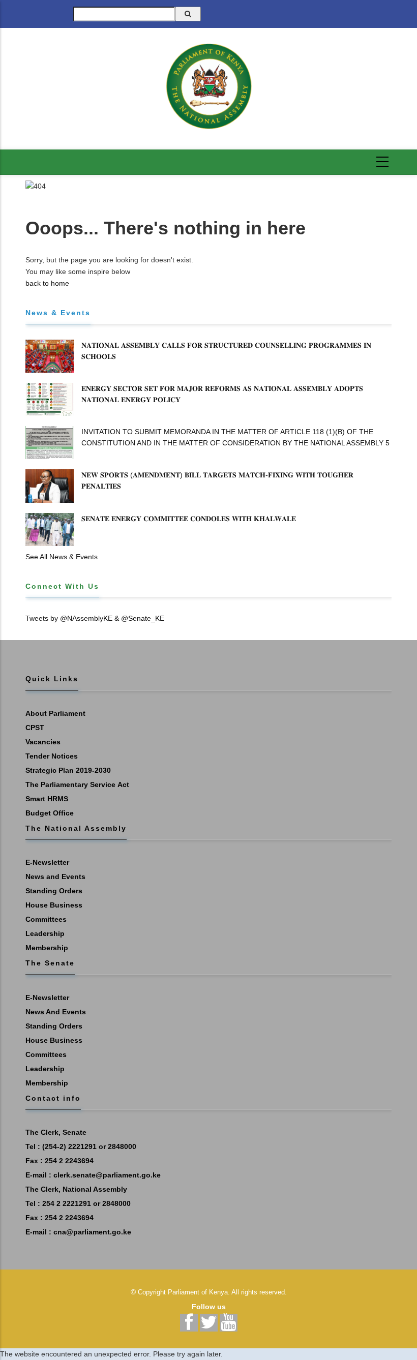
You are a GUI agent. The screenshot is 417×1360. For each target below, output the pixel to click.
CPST (34, 727)
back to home (47, 283)
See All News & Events (61, 557)
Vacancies (43, 742)
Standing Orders (53, 891)
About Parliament (55, 713)
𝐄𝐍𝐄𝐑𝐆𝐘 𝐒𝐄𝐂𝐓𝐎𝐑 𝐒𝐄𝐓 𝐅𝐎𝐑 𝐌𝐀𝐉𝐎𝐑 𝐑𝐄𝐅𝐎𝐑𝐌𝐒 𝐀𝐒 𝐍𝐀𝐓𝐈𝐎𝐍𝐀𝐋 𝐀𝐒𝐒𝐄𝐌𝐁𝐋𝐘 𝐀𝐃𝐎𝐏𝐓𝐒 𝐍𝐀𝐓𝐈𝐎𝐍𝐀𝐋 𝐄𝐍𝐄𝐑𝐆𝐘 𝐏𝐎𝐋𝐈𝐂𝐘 (222, 394)
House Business (53, 905)
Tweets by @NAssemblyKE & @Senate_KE (94, 618)
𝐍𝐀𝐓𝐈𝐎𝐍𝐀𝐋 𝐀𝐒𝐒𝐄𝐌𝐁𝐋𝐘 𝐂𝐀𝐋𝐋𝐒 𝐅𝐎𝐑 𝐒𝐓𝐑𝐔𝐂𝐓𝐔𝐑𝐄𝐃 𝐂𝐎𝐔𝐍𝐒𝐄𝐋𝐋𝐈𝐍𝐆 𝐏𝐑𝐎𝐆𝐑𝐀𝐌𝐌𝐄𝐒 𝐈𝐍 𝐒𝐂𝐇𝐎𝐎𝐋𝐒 (226, 350)
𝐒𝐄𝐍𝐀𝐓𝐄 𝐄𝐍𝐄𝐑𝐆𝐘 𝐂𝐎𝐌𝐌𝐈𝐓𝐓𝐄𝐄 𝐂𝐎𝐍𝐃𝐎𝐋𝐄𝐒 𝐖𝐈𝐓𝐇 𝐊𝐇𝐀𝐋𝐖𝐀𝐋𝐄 (188, 519)
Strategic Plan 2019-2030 (68, 770)
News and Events (55, 876)
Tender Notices (51, 756)
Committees (46, 919)
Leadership (45, 933)
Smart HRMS (46, 799)
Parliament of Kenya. (199, 1292)
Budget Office (49, 813)
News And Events (55, 1012)
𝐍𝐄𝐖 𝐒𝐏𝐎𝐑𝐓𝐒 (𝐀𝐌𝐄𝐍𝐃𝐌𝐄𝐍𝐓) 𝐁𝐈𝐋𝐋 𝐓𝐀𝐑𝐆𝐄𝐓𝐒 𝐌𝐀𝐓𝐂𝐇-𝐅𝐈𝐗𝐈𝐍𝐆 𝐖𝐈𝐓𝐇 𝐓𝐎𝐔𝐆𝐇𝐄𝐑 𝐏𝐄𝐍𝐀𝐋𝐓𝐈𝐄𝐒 (217, 480)
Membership (46, 948)
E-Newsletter (47, 862)
